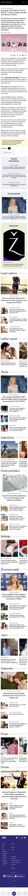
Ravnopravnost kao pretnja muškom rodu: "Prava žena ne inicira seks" (13, 265)
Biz (3, 847)
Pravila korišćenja (15, 860)
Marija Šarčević (8, 262)
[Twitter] (19, 837)
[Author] (14, 245)
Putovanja (4, 853)
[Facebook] (16, 837)
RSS (12, 866)
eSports (4, 859)
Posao (2, 756)
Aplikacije (13, 864)
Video (12, 843)
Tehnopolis (4, 861)
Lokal (3, 865)
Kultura (4, 855)
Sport (3, 845)
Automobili (4, 863)
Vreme (12, 849)
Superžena (4, 857)
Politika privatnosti (16, 862)
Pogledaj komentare (7, 152)
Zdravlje (4, 851)
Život (3, 849)
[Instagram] (22, 837)
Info (3, 843)
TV (11, 845)
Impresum (13, 858)
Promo (14, 790)
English (13, 847)
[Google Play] (8, 876)
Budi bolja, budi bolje (7, 8)
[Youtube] (25, 837)
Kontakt (13, 868)
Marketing (13, 856)
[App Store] (19, 876)
